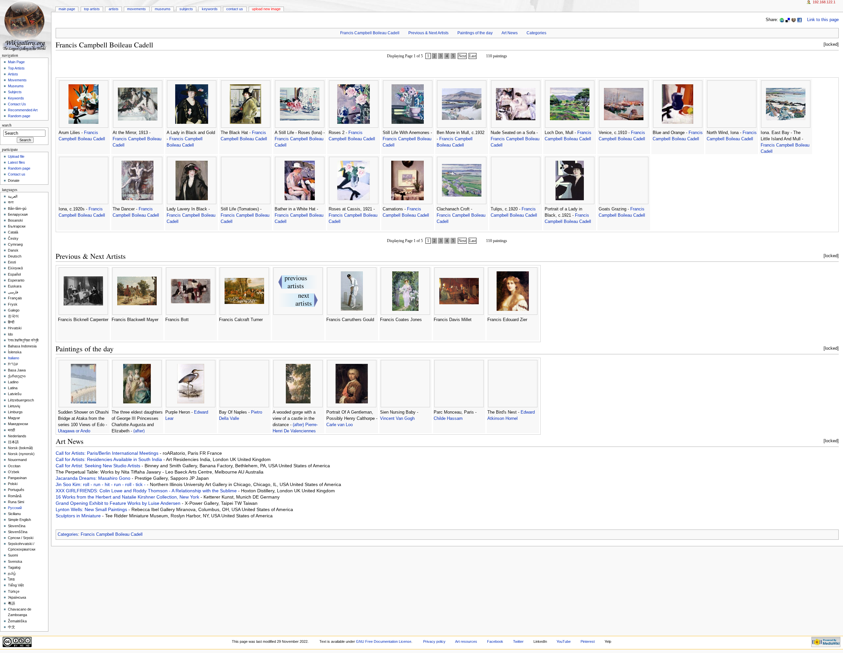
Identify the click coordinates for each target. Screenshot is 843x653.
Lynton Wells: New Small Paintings (92, 509)
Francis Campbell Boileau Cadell (369, 33)
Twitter (518, 641)
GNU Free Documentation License (383, 641)
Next (462, 56)
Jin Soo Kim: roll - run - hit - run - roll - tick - (101, 484)
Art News (510, 33)
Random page (19, 116)
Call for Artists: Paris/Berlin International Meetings (108, 453)
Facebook (495, 641)
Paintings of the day (475, 33)
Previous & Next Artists (428, 33)
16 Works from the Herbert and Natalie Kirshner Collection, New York (128, 497)
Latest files (16, 162)
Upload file (16, 156)
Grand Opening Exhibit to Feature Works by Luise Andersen (119, 503)
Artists (114, 9)
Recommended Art (23, 110)
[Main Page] (25, 25)
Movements (136, 9)
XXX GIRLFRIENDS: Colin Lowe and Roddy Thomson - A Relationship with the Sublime (147, 490)
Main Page (67, 9)
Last (472, 56)
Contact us (16, 174)
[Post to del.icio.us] (787, 19)
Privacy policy (434, 641)
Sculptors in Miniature (79, 515)
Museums (163, 9)
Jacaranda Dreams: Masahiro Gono (94, 478)
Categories (536, 33)
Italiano (13, 358)
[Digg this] (793, 19)
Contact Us (234, 9)
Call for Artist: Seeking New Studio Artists (99, 465)
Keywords (210, 9)
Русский (15, 508)
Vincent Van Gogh (397, 418)
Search (7, 124)
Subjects (186, 9)
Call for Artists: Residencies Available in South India (109, 459)
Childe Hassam (448, 418)
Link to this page (823, 19)
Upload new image (266, 9)
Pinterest (588, 641)
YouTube (564, 641)
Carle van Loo (339, 424)
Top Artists (92, 9)
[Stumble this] (781, 19)
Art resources (466, 641)
